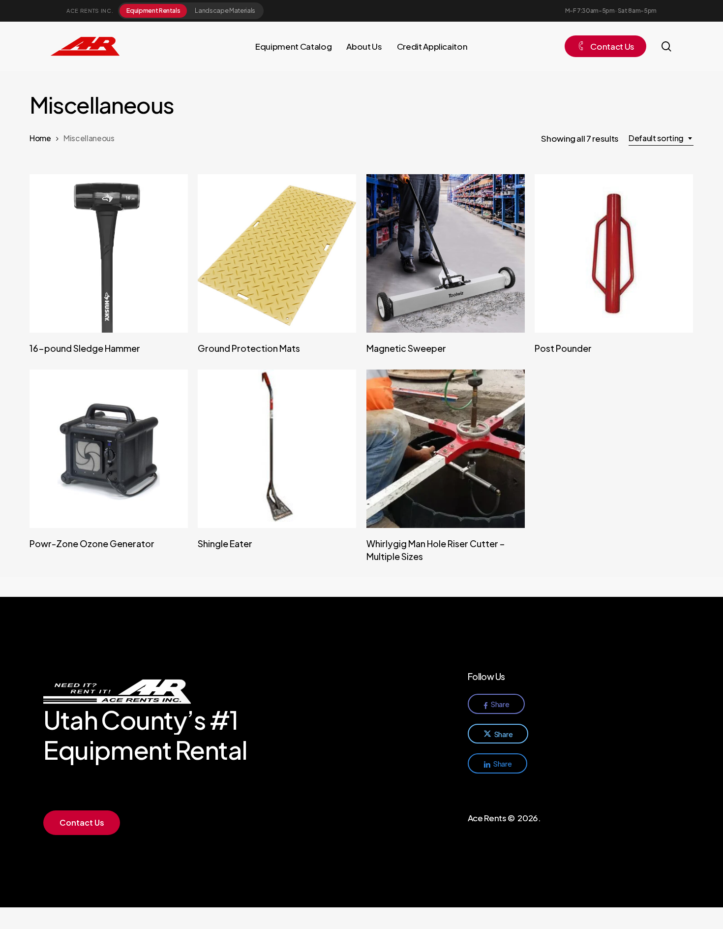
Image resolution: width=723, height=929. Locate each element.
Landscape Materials (225, 10)
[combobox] (661, 138)
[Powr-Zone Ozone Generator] (109, 449)
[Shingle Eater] (277, 449)
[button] (82, 822)
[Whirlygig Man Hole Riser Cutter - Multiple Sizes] (445, 449)
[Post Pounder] (614, 253)
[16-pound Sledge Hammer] (109, 253)
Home (40, 138)
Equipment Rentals (153, 10)
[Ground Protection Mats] (277, 253)
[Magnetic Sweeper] (445, 253)
